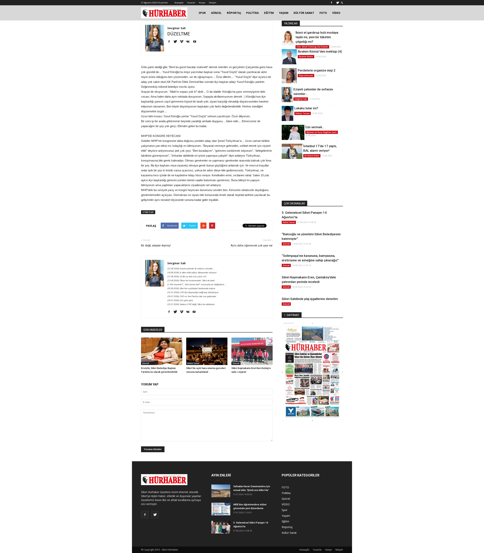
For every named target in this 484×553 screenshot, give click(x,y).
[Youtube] (196, 41)
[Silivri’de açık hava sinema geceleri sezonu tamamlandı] (206, 351)
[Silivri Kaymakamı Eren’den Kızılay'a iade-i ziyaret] (252, 351)
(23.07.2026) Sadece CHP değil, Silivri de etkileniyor (191, 304)
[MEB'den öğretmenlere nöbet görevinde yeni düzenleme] (220, 509)
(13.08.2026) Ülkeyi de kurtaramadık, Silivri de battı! (191, 280)
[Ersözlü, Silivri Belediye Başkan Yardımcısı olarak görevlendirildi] (161, 351)
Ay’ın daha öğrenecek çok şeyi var (252, 245)
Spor (284, 510)
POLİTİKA (252, 13)
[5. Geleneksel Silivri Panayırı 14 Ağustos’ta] (220, 527)
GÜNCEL (216, 13)
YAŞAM (283, 13)
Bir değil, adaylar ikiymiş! (156, 245)
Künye (202, 2)
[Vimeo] (183, 41)
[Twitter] (338, 2)
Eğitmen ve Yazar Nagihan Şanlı (321, 132)
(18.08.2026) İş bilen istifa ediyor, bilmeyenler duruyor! (192, 272)
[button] (342, 3)
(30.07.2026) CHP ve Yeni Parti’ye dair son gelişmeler (191, 296)
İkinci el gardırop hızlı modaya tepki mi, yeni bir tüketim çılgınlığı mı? (317, 37)
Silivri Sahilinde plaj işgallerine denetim (310, 299)
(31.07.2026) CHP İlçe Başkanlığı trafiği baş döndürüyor (193, 292)
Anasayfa (179, 2)
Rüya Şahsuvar (306, 75)
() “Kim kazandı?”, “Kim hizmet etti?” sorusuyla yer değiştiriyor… (196, 284)
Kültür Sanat (193, 363)
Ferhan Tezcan (303, 113)
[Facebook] (331, 2)
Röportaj (287, 527)
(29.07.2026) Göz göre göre (180, 300)
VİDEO (336, 13)
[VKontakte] (189, 41)
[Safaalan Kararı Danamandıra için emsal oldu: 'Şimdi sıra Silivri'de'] (220, 491)
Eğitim (285, 521)
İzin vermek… (314, 127)
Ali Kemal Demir (311, 155)
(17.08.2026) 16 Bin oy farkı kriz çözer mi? (186, 276)
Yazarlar (191, 2)
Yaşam (286, 515)
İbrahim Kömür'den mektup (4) (320, 51)
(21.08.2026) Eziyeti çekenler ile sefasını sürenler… (191, 268)
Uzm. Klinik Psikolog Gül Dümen (312, 46)
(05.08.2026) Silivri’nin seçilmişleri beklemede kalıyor (191, 288)
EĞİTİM (269, 13)
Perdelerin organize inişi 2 (316, 70)
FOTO (323, 13)
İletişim (212, 2)
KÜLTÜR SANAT (304, 13)
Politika (286, 493)
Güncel (145, 363)
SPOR (202, 13)
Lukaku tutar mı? (306, 108)
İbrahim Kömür (306, 56)
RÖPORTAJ (234, 13)
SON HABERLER (152, 329)
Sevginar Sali (176, 28)
